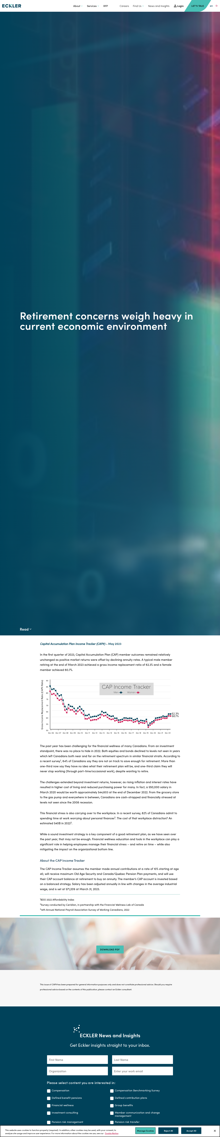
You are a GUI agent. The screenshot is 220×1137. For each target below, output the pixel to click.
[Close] (214, 1130)
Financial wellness (63, 1105)
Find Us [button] (137, 6)
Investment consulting (65, 1112)
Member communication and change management (137, 1114)
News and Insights (158, 6)
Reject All (168, 1130)
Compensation (60, 1090)
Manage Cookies (145, 1130)
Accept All (191, 1130)
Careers (124, 6)
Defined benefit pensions (67, 1098)
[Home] (11, 6)
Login (180, 6)
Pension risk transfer (127, 1122)
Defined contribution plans (131, 1098)
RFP (105, 6)
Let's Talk (197, 5)
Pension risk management (67, 1122)
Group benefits (124, 1105)
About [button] (76, 6)
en (211, 6)
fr (217, 6)
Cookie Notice (111, 1133)
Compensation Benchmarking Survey (137, 1090)
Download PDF (110, 949)
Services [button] (92, 6)
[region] (110, 1131)
